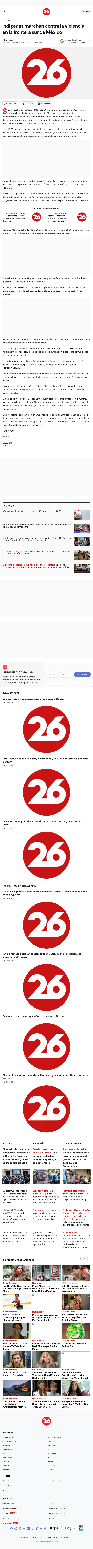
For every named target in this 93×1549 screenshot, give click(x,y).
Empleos (51, 1518)
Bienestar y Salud (54, 1437)
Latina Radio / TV (54, 1481)
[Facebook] (11, 1528)
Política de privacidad (56, 1508)
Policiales (6, 1461)
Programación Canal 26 (57, 1513)
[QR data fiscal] (81, 1530)
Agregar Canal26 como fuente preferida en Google (76, 41)
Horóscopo (52, 1453)
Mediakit (8, 1513)
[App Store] (55, 1528)
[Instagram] (15, 1528)
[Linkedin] (28, 1528)
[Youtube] (24, 1528)
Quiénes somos (8, 1503)
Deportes (6, 1445)
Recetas (5, 1465)
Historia (5, 1453)
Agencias (6, 21)
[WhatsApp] (37, 1528)
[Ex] (20, 1528)
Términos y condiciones (11, 1508)
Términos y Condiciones (41, 1537)
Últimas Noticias (8, 1437)
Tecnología (52, 1465)
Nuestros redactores (10, 1518)
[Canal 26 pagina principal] (46, 14)
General (51, 1449)
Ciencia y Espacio (9, 1441)
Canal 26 (11, 40)
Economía (38, 1143)
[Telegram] (41, 1528)
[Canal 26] (46, 1421)
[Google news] (45, 1528)
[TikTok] (32, 1528)
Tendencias (6, 1469)
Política (7, 1143)
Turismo (51, 1469)
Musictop (6, 1491)
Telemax (51, 1486)
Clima (50, 1441)
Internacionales (73, 1143)
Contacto (51, 1503)
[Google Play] (70, 1528)
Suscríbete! (82, 674)
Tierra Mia (6, 1486)
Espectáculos (7, 1449)
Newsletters (9, 1523)
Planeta (51, 1457)
